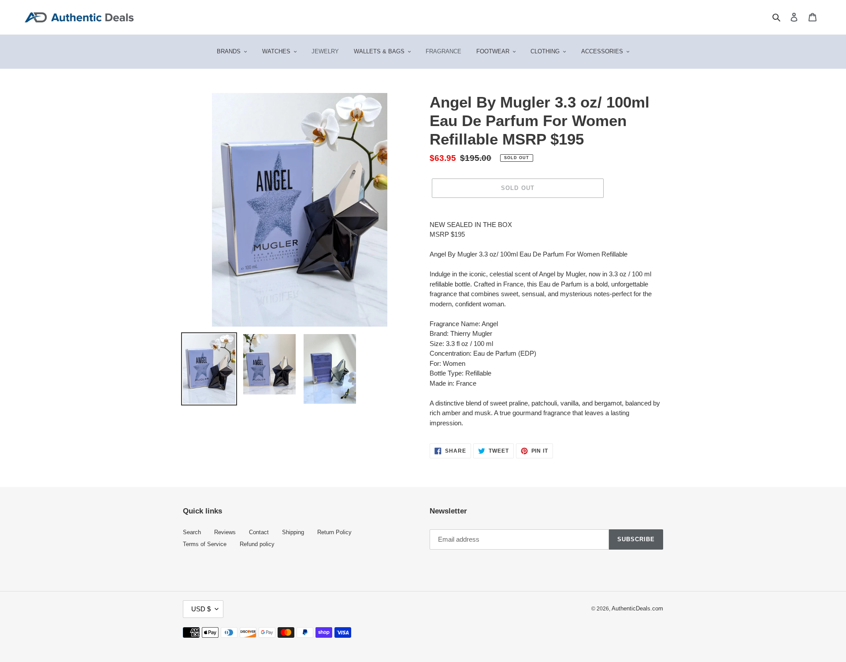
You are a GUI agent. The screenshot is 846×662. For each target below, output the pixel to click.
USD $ (201, 609)
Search (192, 532)
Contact (259, 532)
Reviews (225, 532)
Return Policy (334, 532)
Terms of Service (204, 544)
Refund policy (257, 544)
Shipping (293, 532)
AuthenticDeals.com (637, 609)
